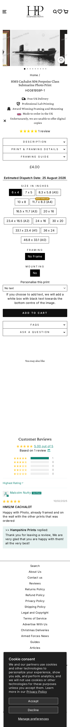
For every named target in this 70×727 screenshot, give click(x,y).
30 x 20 (57, 221)
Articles (35, 647)
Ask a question (35, 332)
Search (35, 566)
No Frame (35, 256)
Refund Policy (35, 595)
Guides (35, 642)
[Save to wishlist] (61, 59)
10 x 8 (21, 202)
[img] (11, 501)
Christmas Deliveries (35, 630)
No (35, 273)
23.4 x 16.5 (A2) (18, 221)
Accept (33, 701)
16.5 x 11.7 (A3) (26, 211)
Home (34, 75)
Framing (35, 250)
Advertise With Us (35, 624)
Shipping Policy (35, 606)
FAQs (35, 324)
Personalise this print (35, 282)
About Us (35, 571)
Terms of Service (35, 618)
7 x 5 (28, 192)
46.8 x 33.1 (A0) (35, 240)
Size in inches (35, 185)
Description (35, 141)
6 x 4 (15, 192)
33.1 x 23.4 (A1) (26, 230)
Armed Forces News (35, 636)
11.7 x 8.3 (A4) (42, 202)
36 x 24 (49, 230)
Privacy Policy (37, 691)
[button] (29, 131)
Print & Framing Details (35, 149)
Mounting (35, 266)
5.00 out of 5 (43, 446)
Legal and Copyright (35, 612)
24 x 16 (40, 221)
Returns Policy (35, 589)
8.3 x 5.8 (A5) (48, 192)
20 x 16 (48, 211)
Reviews (35, 583)
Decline (33, 710)
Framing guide (35, 156)
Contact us (35, 577)
